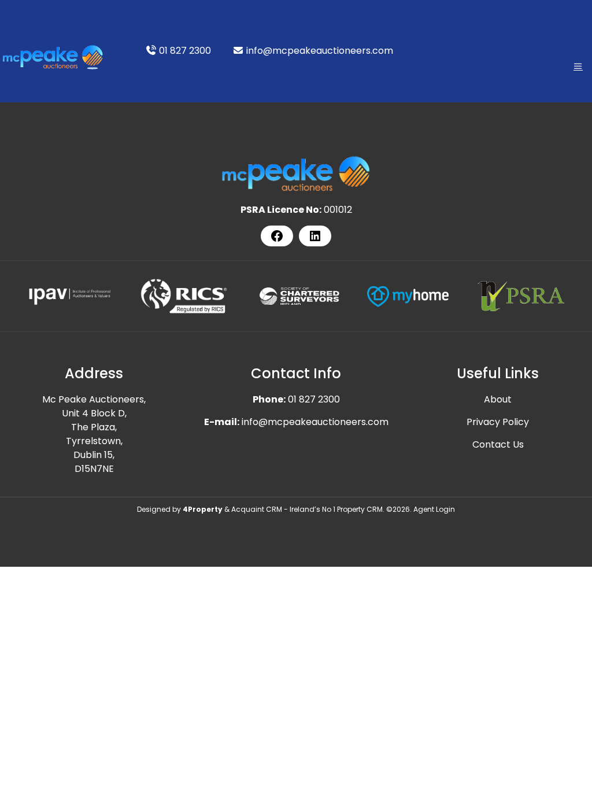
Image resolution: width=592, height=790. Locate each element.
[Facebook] (277, 236)
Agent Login (434, 509)
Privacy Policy (498, 422)
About (498, 399)
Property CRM (360, 509)
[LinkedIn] (315, 236)
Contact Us (498, 444)
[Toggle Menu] (578, 66)
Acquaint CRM (256, 509)
